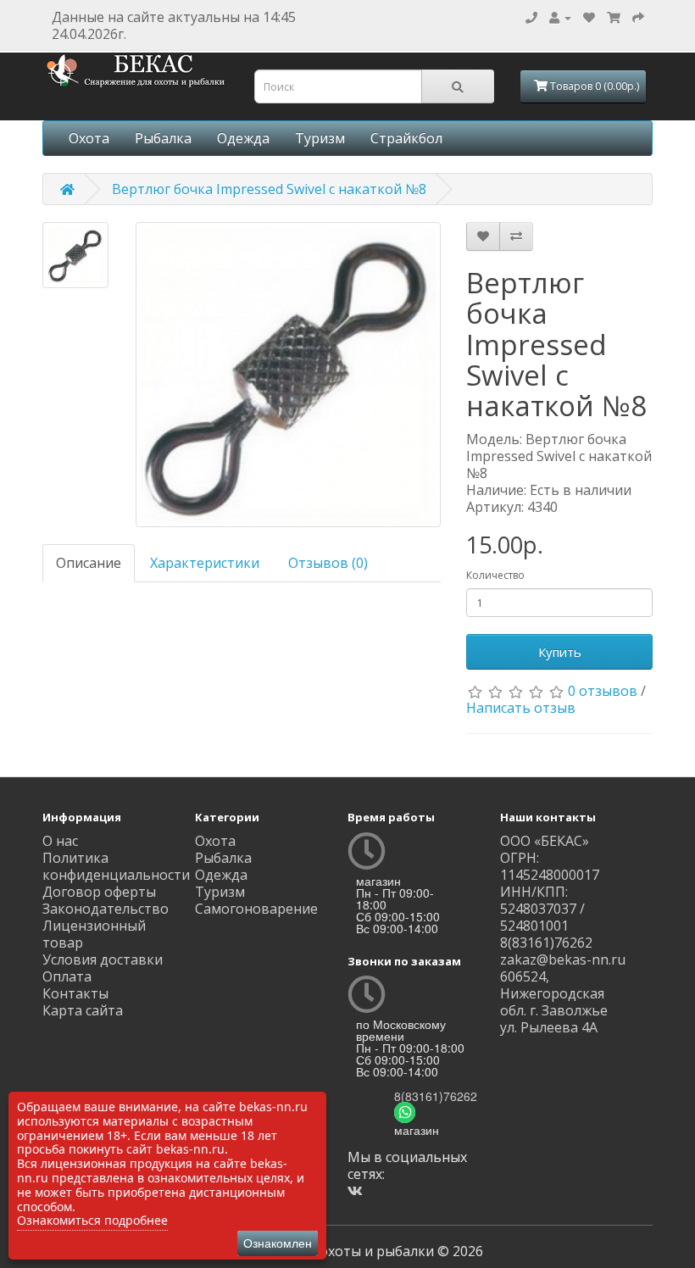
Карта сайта (82, 1010)
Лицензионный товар (94, 934)
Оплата (67, 976)
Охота (89, 138)
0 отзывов (602, 690)
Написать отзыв (520, 707)
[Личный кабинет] (560, 17)
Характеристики (204, 562)
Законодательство (105, 908)
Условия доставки (102, 959)
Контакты (75, 993)
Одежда (243, 138)
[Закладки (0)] (589, 17)
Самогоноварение (256, 908)
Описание (88, 562)
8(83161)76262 (435, 1095)
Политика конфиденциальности (116, 866)
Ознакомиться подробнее (92, 1220)
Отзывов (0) (328, 562)
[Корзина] (613, 17)
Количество (495, 575)
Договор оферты (99, 891)
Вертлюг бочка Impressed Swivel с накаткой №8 (269, 189)
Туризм (320, 138)
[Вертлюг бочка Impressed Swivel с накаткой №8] (75, 255)
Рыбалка (163, 138)
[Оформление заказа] (638, 17)
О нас (60, 840)
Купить (559, 651)
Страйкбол (406, 138)
